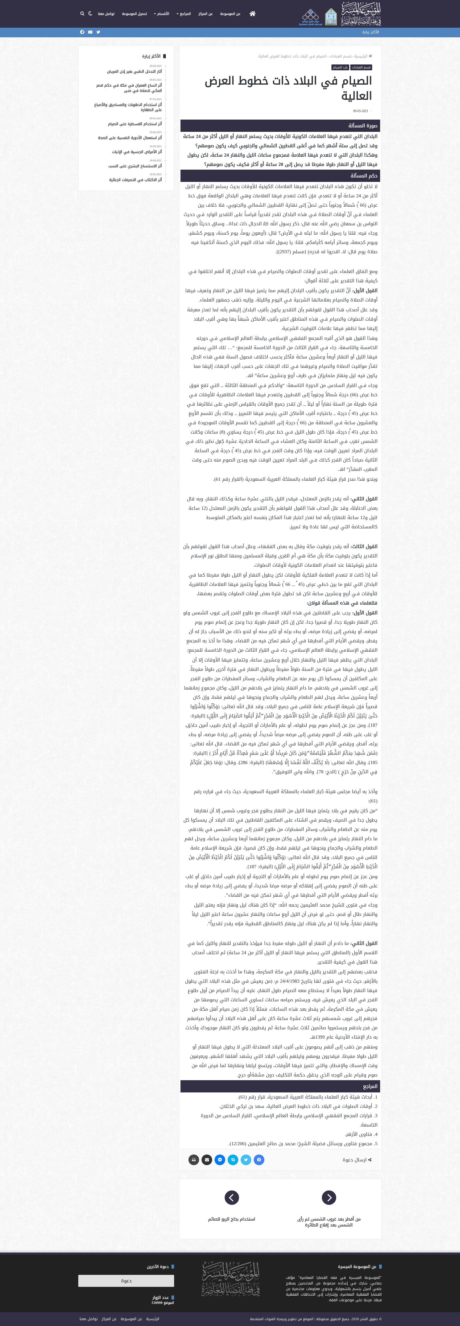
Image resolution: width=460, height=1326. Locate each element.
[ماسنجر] (220, 1159)
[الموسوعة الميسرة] (340, 14)
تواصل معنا (106, 13)
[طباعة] (193, 1159)
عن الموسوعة (230, 13)
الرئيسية (361, 56)
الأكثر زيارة (370, 32)
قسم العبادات (340, 56)
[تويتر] (246, 1159)
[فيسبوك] (259, 1159)
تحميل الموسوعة (134, 13)
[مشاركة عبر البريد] (207, 1159)
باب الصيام (340, 67)
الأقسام (163, 13)
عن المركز (206, 13)
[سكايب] (233, 1159)
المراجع (185, 13)
